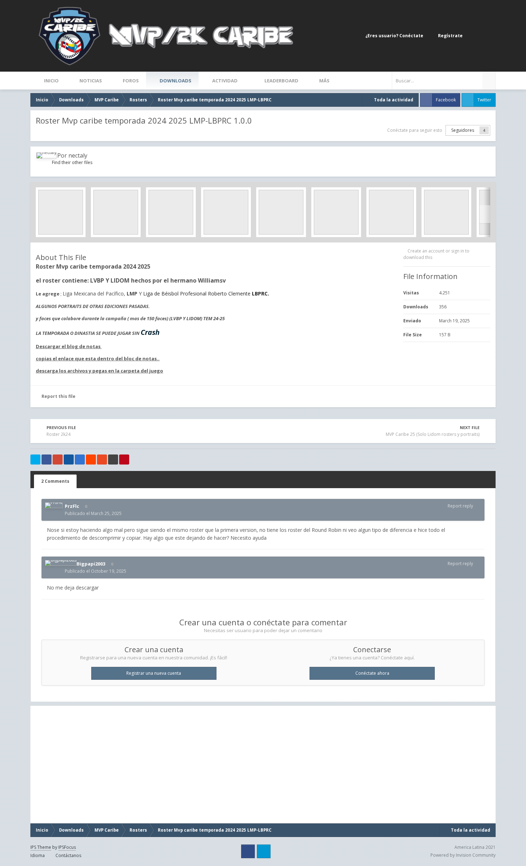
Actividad (225, 80)
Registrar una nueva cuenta (153, 673)
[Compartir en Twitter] (35, 459)
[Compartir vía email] (113, 459)
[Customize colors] (488, 35)
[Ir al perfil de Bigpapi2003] (61, 563)
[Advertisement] (109, 765)
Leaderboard (280, 80)
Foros (130, 80)
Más (324, 80)
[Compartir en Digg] (69, 459)
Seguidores (462, 130)
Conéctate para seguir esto (414, 130)
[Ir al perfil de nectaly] (46, 155)
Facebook (446, 100)
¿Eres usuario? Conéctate (395, 36)
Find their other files (72, 162)
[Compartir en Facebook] (47, 459)
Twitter (484, 100)
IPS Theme (40, 847)
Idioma (38, 855)
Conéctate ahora (372, 673)
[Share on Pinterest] (124, 459)
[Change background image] (474, 35)
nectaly (77, 155)
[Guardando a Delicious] (80, 459)
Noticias (90, 80)
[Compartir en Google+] (58, 459)
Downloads (175, 80)
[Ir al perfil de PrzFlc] (54, 505)
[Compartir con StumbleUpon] (102, 459)
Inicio (51, 80)
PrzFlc (72, 506)
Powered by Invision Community (463, 855)
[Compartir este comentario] (479, 506)
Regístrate (450, 36)
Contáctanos (68, 855)
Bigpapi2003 (91, 564)
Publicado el (93, 513)
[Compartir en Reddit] (91, 459)
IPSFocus (67, 847)
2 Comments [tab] (55, 481)
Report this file (59, 396)
